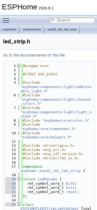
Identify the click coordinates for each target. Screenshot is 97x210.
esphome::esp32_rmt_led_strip (50, 171)
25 (10, 204)
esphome (9, 29)
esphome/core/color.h (66, 120)
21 (10, 188)
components (32, 29)
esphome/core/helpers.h (46, 137)
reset (71, 192)
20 (10, 183)
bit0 (70, 183)
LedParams (47, 179)
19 (10, 179)
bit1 (70, 188)
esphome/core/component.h (48, 129)
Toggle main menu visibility (7, 20)
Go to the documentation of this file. (34, 55)
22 (10, 192)
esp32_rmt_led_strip (62, 29)
